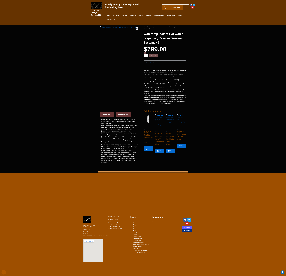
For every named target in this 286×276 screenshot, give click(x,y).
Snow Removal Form (141, 233)
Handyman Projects (138, 242)
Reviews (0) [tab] (123, 114)
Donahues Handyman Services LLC (96, 12)
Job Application (140, 252)
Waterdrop (150, 27)
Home (108, 15)
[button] (137, 28)
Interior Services (137, 236)
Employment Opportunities (140, 250)
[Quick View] (146, 144)
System (151, 62)
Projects (135, 234)
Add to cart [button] (147, 148)
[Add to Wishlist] (145, 53)
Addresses (148, 15)
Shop (134, 225)
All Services (116, 15)
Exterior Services (137, 238)
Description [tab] (107, 114)
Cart (134, 227)
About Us (124, 15)
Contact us (133, 15)
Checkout (135, 229)
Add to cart (154, 55)
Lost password (111, 19)
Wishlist (180, 15)
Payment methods (159, 15)
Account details (171, 15)
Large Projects (137, 240)
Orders (141, 15)
